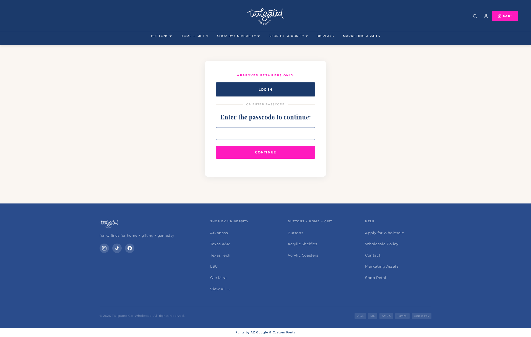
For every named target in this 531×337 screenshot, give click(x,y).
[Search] (475, 16)
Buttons (159, 36)
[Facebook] (129, 248)
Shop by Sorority (286, 36)
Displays (325, 36)
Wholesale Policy (382, 244)
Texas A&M (220, 244)
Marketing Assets (361, 36)
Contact (372, 255)
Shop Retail (376, 277)
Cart (507, 16)
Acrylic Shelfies (302, 244)
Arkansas (219, 233)
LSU (214, 266)
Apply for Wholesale (384, 233)
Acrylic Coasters (303, 255)
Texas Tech (220, 255)
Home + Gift (193, 36)
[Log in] (486, 16)
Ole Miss (218, 277)
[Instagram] (104, 248)
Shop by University (236, 36)
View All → (220, 289)
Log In (265, 89)
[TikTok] (117, 248)
